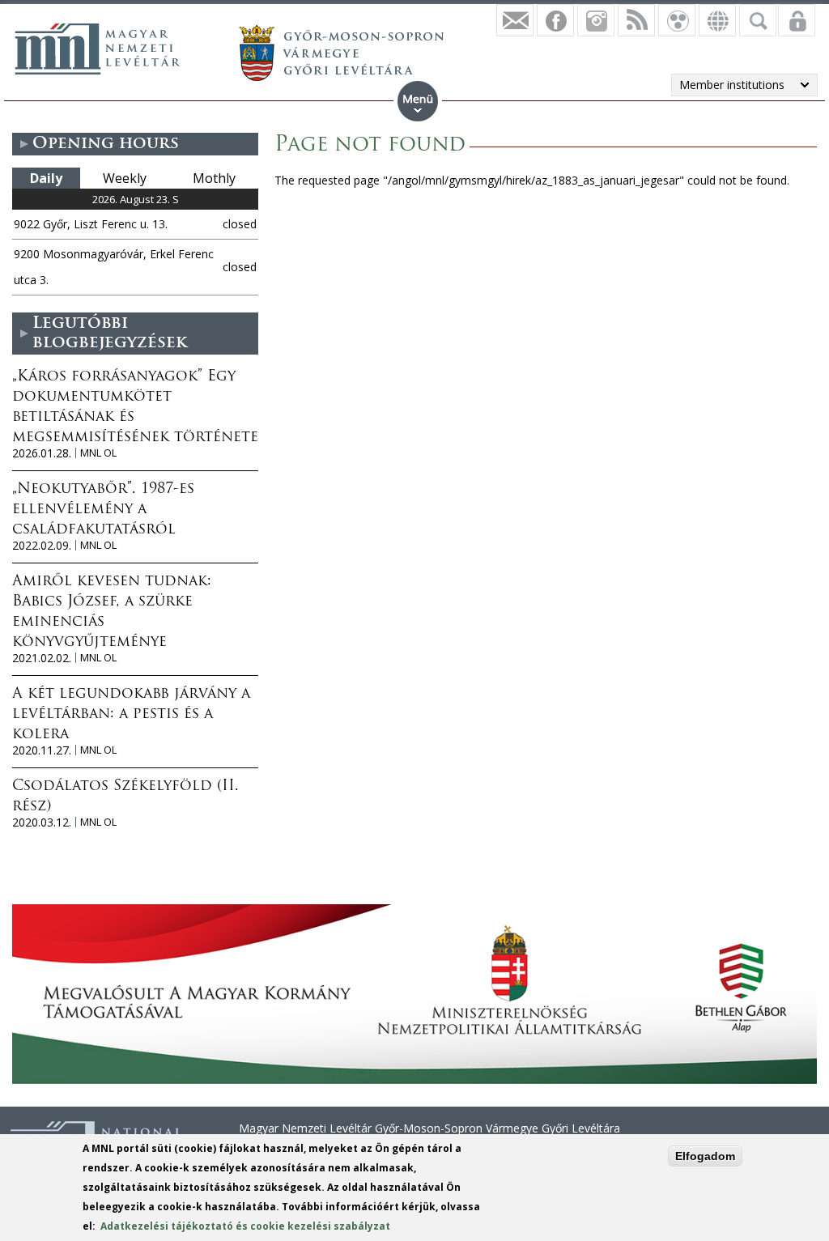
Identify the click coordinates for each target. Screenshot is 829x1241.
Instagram (595, 20)
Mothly (214, 178)
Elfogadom (705, 1156)
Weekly (125, 178)
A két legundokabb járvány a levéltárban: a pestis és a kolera (131, 714)
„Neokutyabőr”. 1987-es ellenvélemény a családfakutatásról (103, 510)
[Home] (97, 48)
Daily (46, 178)
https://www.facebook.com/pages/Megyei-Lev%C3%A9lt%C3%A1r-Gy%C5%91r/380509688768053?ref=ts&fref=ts (555, 20)
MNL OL (98, 453)
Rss (636, 20)
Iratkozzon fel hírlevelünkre (515, 20)
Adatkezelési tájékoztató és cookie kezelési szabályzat (245, 1226)
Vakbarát (676, 20)
